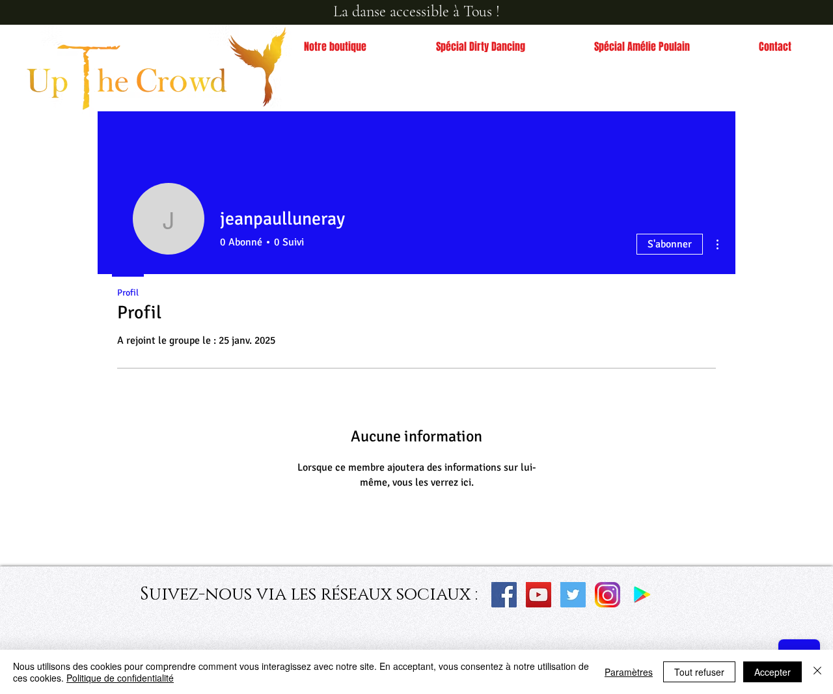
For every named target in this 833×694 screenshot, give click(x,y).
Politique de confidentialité (120, 677)
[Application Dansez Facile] (642, 594)
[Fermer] (817, 672)
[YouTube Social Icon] (538, 594)
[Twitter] (573, 594)
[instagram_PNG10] (607, 594)
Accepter (772, 671)
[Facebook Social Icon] (504, 594)
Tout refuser (699, 671)
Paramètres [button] (629, 671)
